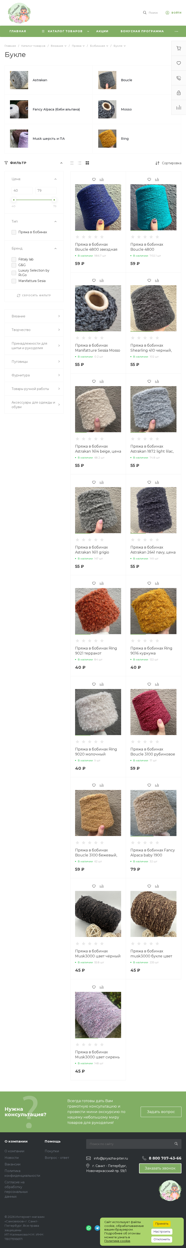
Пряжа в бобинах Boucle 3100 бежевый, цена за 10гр (96, 855)
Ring (125, 139)
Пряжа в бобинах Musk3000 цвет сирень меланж (97, 1057)
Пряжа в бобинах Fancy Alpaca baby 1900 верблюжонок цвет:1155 (152, 855)
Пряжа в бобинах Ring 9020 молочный (96, 751)
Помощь (53, 1141)
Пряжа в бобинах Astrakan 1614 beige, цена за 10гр (98, 451)
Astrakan (40, 80)
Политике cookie (117, 1241)
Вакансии (12, 1164)
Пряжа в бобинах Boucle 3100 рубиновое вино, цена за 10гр (152, 754)
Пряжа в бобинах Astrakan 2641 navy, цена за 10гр (153, 552)
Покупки (52, 1151)
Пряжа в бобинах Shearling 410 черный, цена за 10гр (151, 350)
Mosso (126, 109)
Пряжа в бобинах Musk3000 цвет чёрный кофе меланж (98, 956)
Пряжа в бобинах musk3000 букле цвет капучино (151, 956)
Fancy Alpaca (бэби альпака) (56, 109)
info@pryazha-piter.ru (111, 1158)
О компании (16, 1141)
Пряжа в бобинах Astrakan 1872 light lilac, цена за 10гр (152, 451)
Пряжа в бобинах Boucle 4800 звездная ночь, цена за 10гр (96, 249)
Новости (12, 1158)
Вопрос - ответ (57, 1158)
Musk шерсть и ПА (49, 139)
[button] (86, 230)
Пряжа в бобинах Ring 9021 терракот (96, 650)
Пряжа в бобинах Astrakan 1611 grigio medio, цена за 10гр (93, 552)
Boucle (126, 80)
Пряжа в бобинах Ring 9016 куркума (151, 650)
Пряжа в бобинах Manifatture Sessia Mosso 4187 (97, 350)
